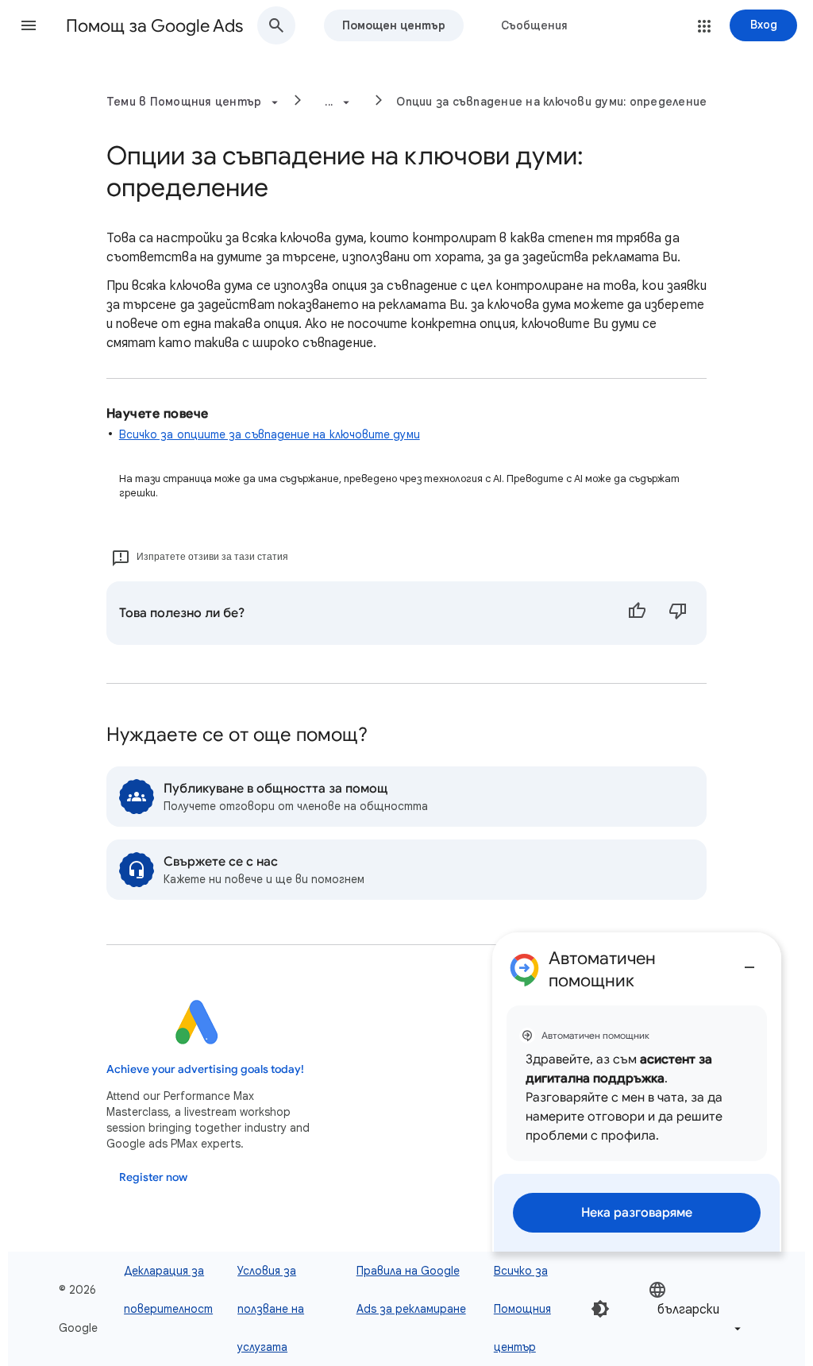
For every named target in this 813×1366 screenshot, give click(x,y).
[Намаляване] (749, 960)
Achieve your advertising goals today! (205, 1069)
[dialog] (636, 1092)
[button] (29, 25)
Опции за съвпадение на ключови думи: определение (551, 102)
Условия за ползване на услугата (270, 1309)
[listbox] (696, 1309)
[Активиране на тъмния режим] (600, 1309)
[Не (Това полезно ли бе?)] (678, 613)
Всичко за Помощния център (522, 1309)
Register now (153, 1177)
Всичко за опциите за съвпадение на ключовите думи (269, 434)
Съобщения (534, 25)
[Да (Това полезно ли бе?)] (637, 613)
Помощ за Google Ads (154, 26)
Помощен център (393, 25)
